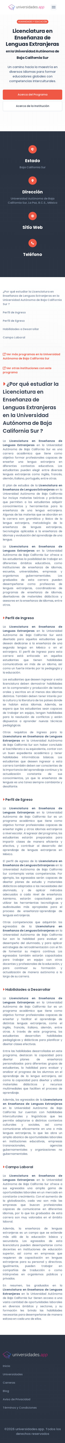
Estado (32, 161)
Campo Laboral (14, 337)
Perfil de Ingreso (14, 312)
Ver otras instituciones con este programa (27, 370)
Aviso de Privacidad (16, 1399)
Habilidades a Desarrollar (21, 329)
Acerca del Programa (32, 95)
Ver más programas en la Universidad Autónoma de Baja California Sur (31, 356)
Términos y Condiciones (20, 1408)
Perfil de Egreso (14, 321)
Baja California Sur (33, 167)
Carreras (9, 1383)
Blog (6, 1391)
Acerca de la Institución (32, 106)
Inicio (6, 1366)
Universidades (13, 1374)
